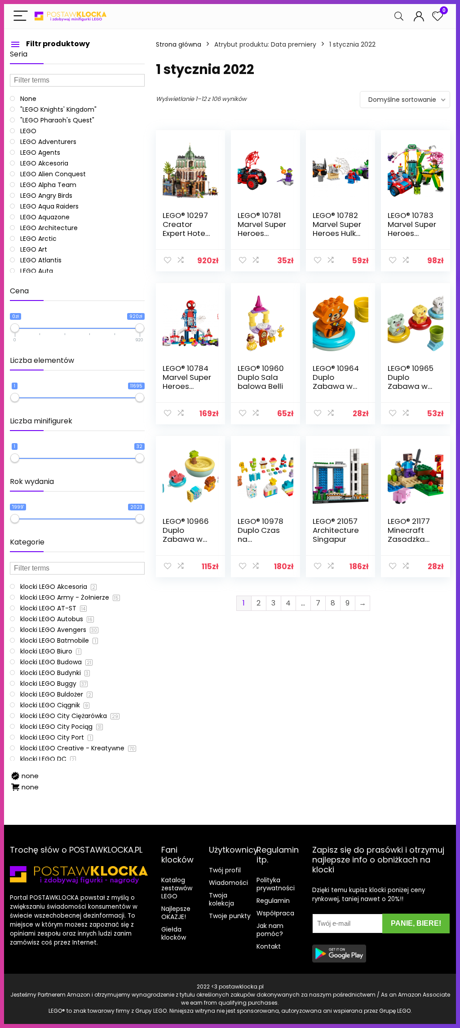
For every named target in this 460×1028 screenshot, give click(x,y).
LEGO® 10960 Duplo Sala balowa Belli (261, 377)
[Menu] (20, 16)
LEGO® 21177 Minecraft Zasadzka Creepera (409, 534)
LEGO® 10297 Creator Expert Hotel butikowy (185, 229)
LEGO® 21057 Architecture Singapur (336, 530)
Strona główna (178, 44)
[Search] (399, 16)
